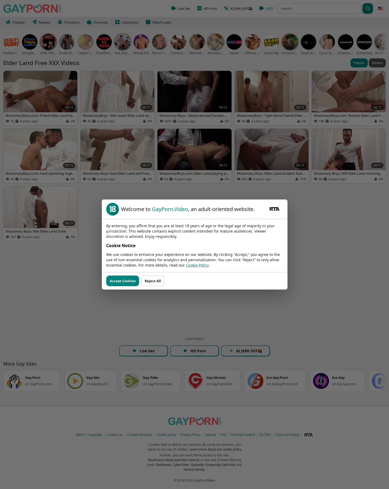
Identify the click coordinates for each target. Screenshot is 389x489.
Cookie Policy (197, 265)
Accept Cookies (123, 280)
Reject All (153, 280)
